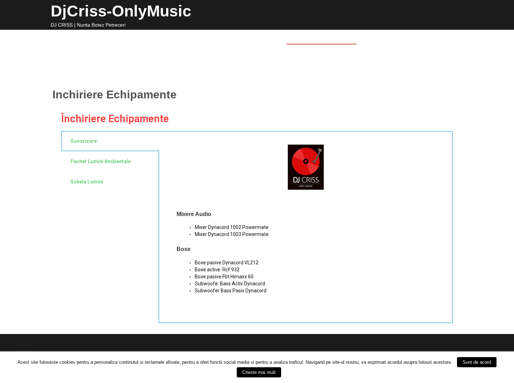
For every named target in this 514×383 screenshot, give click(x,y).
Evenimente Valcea (426, 38)
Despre (192, 38)
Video (242, 38)
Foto (219, 38)
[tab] (110, 227)
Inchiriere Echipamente (321, 38)
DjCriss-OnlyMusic (121, 11)
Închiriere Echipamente (115, 119)
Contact (377, 38)
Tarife (269, 38)
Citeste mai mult (259, 372)
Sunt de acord (477, 362)
